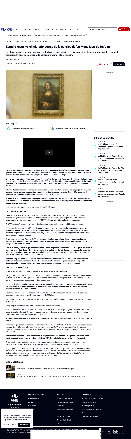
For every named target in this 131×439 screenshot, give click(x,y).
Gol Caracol (32, 406)
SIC (83, 413)
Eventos (19, 374)
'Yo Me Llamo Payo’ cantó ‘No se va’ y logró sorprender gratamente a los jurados (111, 158)
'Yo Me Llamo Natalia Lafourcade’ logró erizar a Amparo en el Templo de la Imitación (111, 194)
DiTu (29, 413)
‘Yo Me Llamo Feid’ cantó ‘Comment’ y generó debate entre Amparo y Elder (110, 146)
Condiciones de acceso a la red (92, 399)
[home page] (7, 29)
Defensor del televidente (65, 409)
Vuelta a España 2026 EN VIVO (57, 35)
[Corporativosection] (102, 395)
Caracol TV (9, 41)
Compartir (120, 64)
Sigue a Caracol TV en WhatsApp (23, 129)
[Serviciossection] (73, 395)
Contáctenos (61, 406)
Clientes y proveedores (64, 399)
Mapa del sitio (61, 413)
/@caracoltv (105, 64)
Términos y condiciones (90, 416)
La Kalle (31, 409)
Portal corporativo (88, 406)
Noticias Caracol (33, 399)
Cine (18, 366)
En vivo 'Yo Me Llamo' (39, 35)
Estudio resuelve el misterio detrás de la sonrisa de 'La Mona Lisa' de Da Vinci (54, 41)
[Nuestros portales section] (44, 395)
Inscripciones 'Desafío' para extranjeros (18, 35)
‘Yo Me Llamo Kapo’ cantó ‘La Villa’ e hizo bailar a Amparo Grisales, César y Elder (111, 170)
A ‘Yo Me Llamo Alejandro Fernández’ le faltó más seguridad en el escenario (111, 182)
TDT (58, 423)
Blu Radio (31, 402)
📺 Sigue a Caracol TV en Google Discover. (70, 129)
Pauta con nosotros (63, 416)
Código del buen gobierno (65, 402)
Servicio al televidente (64, 420)
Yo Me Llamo (101, 141)
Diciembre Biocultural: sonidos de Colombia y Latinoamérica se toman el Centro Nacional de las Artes (51, 376)
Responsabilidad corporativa (91, 409)
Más (78, 29)
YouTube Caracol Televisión (78, 35)
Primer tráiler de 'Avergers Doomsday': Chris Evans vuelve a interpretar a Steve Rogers (45, 369)
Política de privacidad (89, 402)
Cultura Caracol (21, 41)
